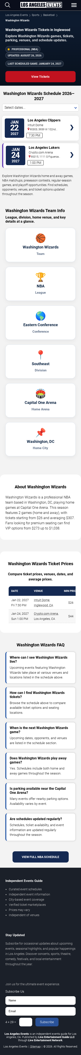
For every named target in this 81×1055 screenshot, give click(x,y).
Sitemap (35, 1046)
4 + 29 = (10, 1022)
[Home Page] (41, 5)
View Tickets (40, 76)
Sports (35, 15)
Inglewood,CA (43, 605)
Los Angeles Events (16, 15)
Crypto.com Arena (46, 613)
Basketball (49, 15)
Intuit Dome (41, 600)
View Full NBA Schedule (40, 857)
